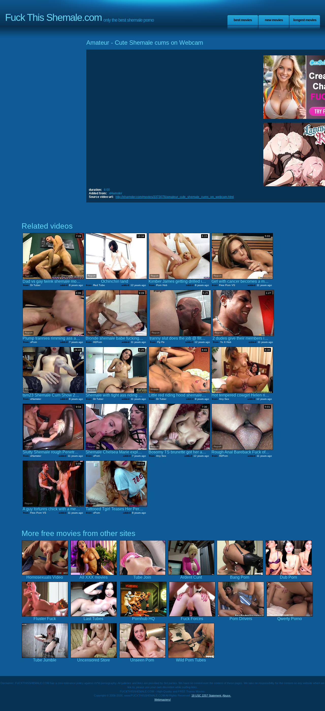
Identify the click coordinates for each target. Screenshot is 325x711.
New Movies (274, 20)
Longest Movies (304, 20)
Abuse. (226, 695)
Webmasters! (162, 699)
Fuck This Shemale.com (53, 17)
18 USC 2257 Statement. (206, 695)
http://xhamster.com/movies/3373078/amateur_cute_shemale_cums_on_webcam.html (175, 197)
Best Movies (243, 20)
